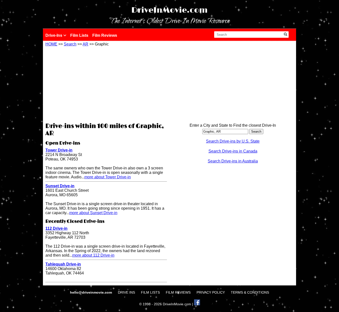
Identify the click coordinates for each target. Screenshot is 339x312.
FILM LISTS (150, 292)
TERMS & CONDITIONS (250, 292)
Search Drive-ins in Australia (233, 161)
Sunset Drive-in (59, 186)
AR (85, 44)
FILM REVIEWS (178, 292)
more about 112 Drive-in (93, 255)
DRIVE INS (126, 292)
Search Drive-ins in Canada (232, 151)
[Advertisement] (106, 83)
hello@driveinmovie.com (91, 292)
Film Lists (79, 35)
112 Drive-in (56, 228)
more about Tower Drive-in (107, 177)
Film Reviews (104, 35)
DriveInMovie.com (169, 10)
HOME (51, 44)
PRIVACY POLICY (211, 292)
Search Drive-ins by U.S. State (233, 141)
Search (70, 44)
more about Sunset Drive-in (93, 213)
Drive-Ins (54, 35)
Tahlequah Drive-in (63, 264)
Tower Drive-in (58, 150)
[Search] (285, 34)
